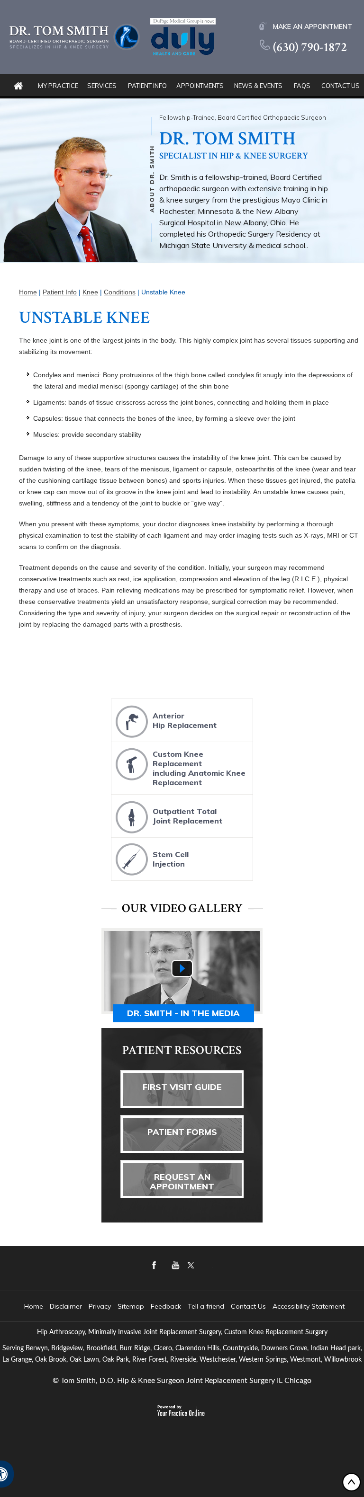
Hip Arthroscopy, (61, 1332)
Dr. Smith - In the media (183, 1013)
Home (18, 86)
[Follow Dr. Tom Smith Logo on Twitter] (222, 1272)
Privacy (100, 1306)
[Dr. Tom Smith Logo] (74, 36)
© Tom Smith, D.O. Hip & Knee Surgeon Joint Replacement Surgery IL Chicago (182, 1380)
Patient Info (147, 85)
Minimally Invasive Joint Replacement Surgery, (155, 1332)
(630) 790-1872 (310, 47)
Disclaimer (66, 1306)
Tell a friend (206, 1306)
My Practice (58, 85)
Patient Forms (182, 1131)
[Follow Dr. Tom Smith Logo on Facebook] (167, 1272)
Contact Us (340, 85)
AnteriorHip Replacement (185, 720)
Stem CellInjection (171, 859)
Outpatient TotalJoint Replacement (187, 815)
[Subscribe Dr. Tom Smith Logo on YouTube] (195, 1272)
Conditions (120, 292)
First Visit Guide (182, 1086)
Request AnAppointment (182, 1181)
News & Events (258, 85)
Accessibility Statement (309, 1306)
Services (102, 85)
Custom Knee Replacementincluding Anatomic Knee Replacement (199, 768)
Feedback (166, 1306)
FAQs (302, 85)
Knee (90, 292)
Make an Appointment (312, 26)
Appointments (200, 85)
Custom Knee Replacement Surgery (276, 1332)
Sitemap (131, 1306)
